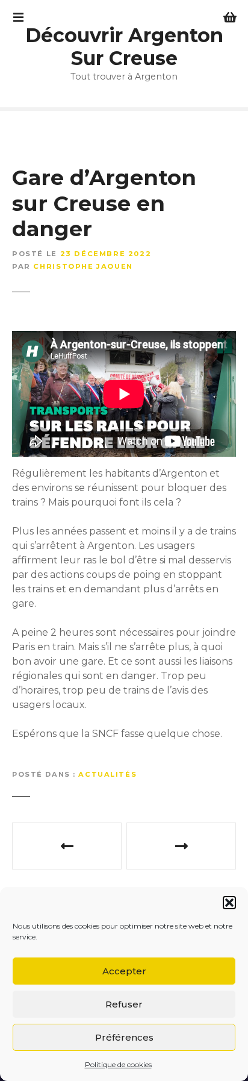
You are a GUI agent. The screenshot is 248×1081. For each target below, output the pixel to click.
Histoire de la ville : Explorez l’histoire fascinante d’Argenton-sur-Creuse (181, 846)
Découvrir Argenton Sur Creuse (124, 47)
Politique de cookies (118, 1064)
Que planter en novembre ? (67, 846)
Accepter (124, 971)
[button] (229, 903)
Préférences (124, 1037)
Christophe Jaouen (82, 266)
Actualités (107, 774)
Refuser (124, 1004)
